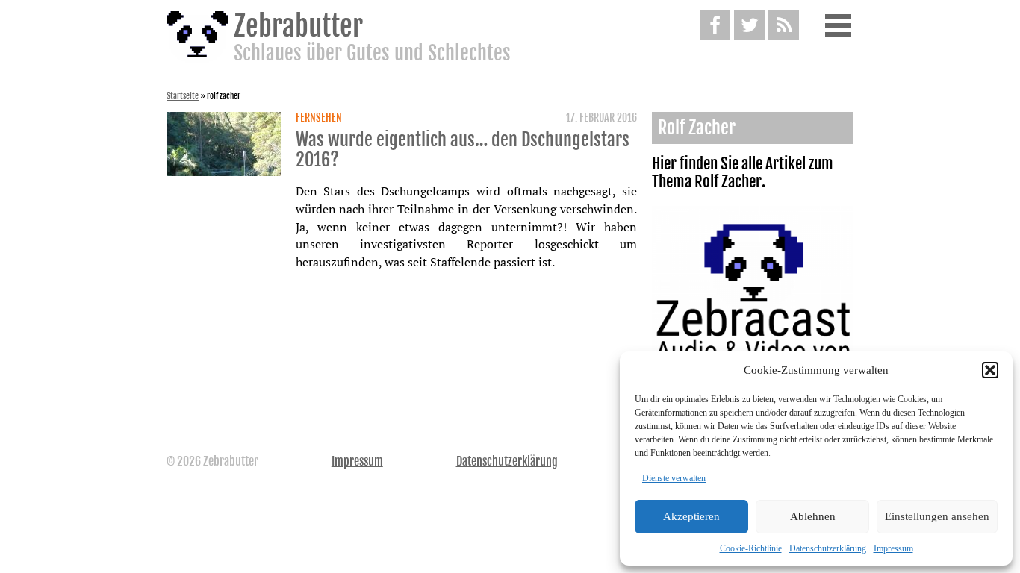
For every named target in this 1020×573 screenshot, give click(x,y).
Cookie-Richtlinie (751, 548)
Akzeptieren (691, 516)
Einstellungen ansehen (937, 516)
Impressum (893, 548)
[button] (990, 370)
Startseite (183, 96)
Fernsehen (319, 118)
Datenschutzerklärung (827, 548)
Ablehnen (813, 516)
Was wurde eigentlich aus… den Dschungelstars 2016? (462, 150)
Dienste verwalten (674, 478)
